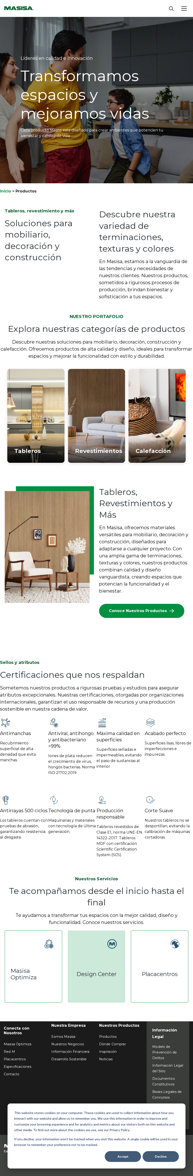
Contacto (11, 1074)
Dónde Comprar (112, 1044)
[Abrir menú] (184, 8)
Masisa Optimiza (17, 1044)
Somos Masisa (63, 1036)
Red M (9, 1052)
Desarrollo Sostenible (69, 1059)
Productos (108, 1036)
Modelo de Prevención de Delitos (164, 1052)
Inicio (5, 191)
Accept (123, 1156)
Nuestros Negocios (67, 1044)
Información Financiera (70, 1052)
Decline (161, 1156)
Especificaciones (17, 1067)
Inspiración (108, 1052)
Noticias (106, 1059)
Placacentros (15, 1059)
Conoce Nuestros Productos (138, 611)
